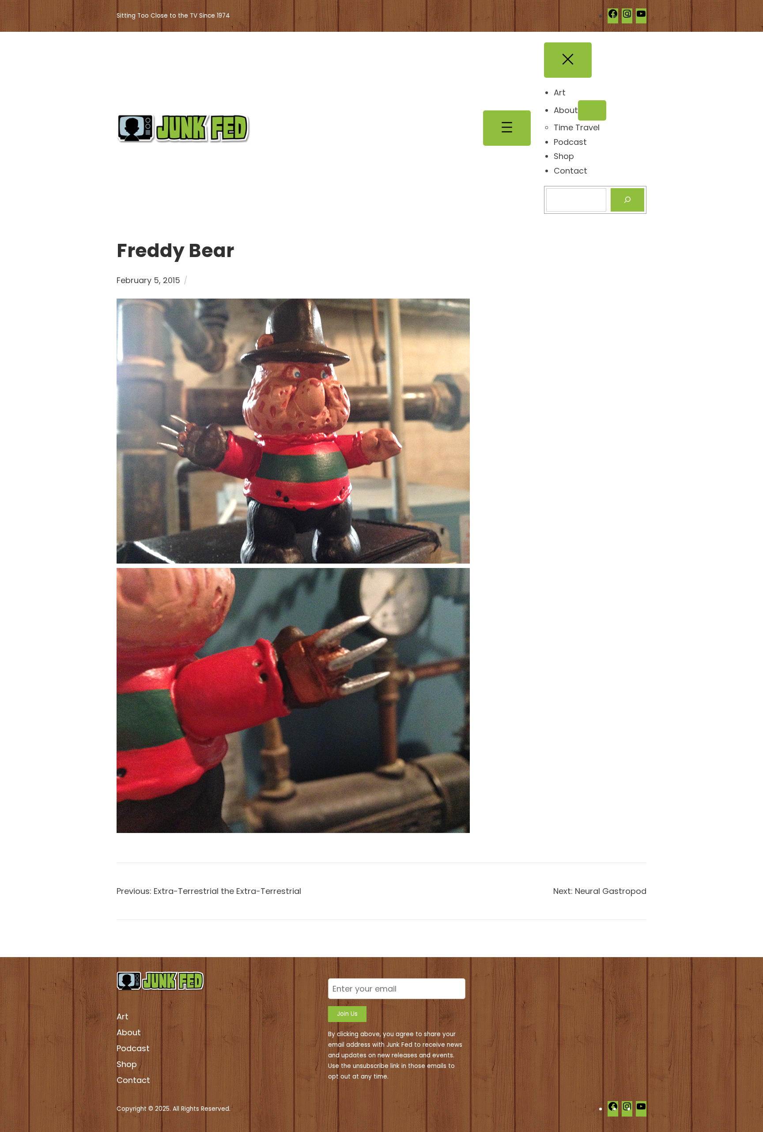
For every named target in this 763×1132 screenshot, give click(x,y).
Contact (133, 1080)
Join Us (347, 1014)
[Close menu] (568, 60)
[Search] (627, 200)
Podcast (133, 1048)
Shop (127, 1064)
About (129, 1032)
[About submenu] (592, 110)
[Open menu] (507, 128)
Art (122, 1016)
